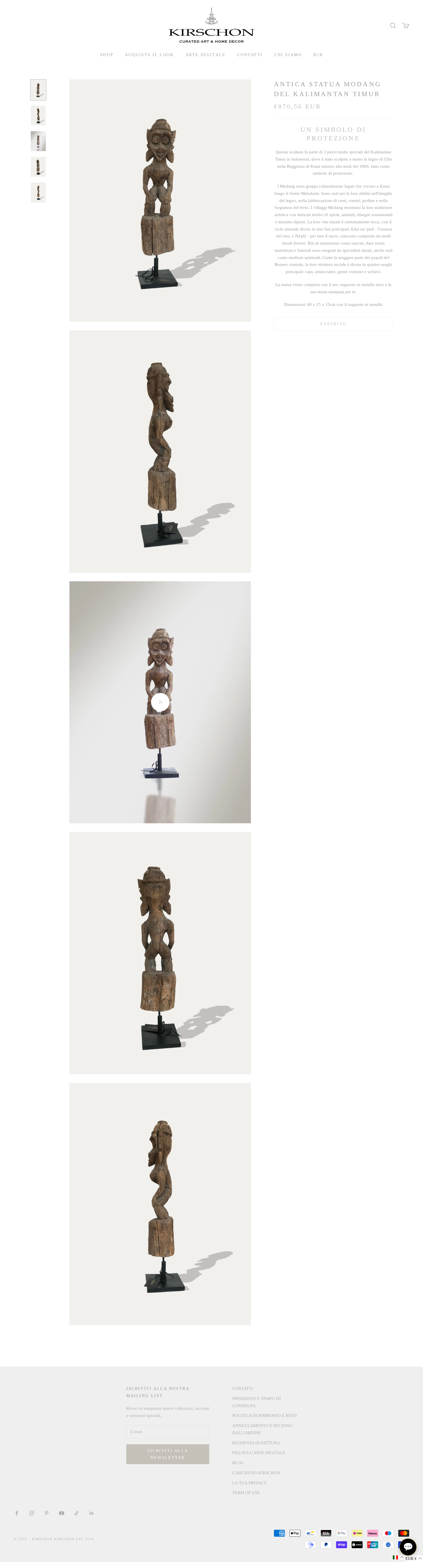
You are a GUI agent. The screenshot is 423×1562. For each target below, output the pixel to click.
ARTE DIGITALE (206, 54)
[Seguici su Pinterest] (46, 1513)
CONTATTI (250, 54)
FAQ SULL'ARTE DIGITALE (258, 1452)
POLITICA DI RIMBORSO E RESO (264, 1415)
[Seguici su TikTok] (76, 1513)
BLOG (238, 1462)
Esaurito (333, 324)
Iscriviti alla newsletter (167, 1454)
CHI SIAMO (288, 54)
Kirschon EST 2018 (74, 1539)
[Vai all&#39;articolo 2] (38, 115)
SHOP (106, 54)
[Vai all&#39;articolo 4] (38, 166)
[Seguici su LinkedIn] (91, 1513)
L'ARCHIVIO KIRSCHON (256, 1472)
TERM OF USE (246, 1492)
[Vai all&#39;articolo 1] (38, 89)
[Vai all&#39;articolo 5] (38, 192)
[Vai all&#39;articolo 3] (38, 141)
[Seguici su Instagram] (32, 1513)
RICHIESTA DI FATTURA (256, 1443)
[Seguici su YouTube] (61, 1513)
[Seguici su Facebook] (17, 1513)
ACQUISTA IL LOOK (149, 54)
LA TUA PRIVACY (249, 1483)
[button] (398, 1557)
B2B (318, 54)
